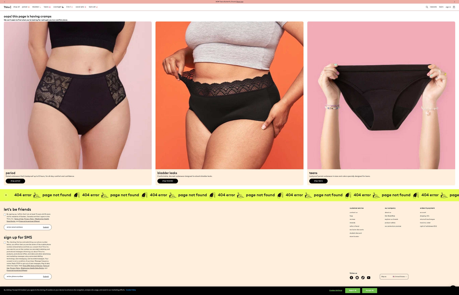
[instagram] (357, 277)
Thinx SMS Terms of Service (32, 265)
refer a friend (354, 226)
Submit (46, 227)
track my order (425, 222)
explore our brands (391, 219)
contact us (353, 212)
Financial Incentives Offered (29, 221)
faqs (351, 216)
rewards (352, 222)
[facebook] (351, 277)
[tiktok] (363, 277)
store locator (354, 236)
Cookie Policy (131, 290)
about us (388, 212)
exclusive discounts (357, 229)
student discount (356, 233)
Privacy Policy (29, 219)
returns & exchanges (427, 219)
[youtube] (368, 277)
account (423, 212)
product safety (390, 222)
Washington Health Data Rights (32, 268)
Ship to (383, 276)
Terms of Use (19, 219)
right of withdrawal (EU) (428, 226)
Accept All (369, 290)
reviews (352, 219)
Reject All (352, 290)
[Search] (427, 7)
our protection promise (393, 226)
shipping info (424, 216)
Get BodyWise (390, 216)
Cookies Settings (335, 290)
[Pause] (6, 195)
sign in (448, 7)
